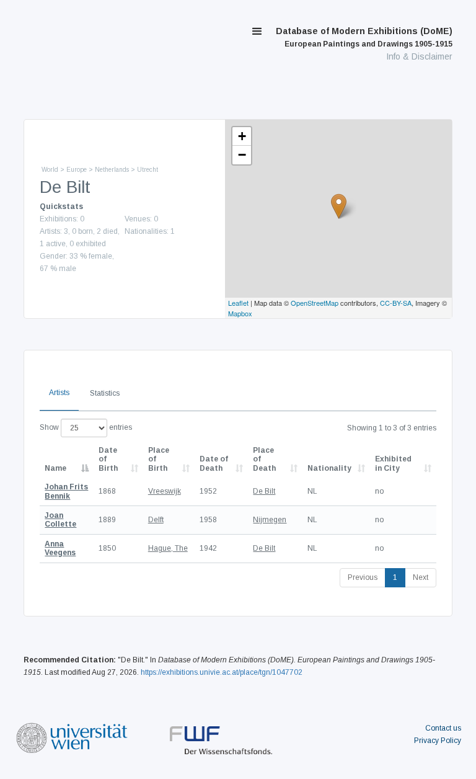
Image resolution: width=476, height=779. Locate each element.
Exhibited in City (393, 463)
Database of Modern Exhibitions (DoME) (364, 37)
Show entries (86, 427)
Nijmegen (269, 519)
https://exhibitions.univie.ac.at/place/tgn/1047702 (221, 672)
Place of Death (264, 459)
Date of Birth (108, 459)
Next (420, 577)
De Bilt (264, 491)
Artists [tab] (59, 392)
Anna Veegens (60, 548)
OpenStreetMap (314, 303)
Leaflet (238, 303)
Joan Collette (60, 519)
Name (55, 468)
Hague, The (168, 548)
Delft (156, 519)
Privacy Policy (437, 740)
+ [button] (242, 136)
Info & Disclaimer (419, 56)
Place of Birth (158, 459)
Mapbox (240, 313)
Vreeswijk (164, 491)
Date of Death (214, 463)
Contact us (443, 728)
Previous (362, 577)
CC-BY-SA (396, 303)
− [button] (242, 154)
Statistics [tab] (105, 393)
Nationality (329, 468)
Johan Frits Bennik (66, 491)
